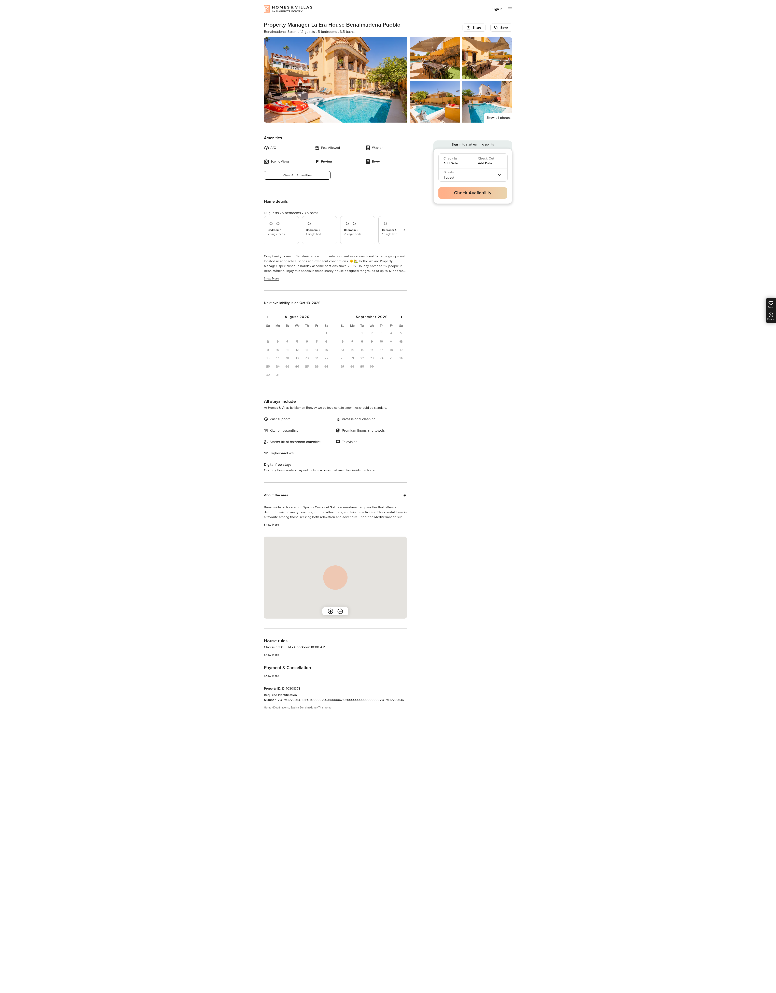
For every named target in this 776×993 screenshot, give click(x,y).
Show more (271, 278)
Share (476, 28)
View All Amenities (297, 175)
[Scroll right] (404, 229)
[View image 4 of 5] (435, 102)
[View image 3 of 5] (487, 58)
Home (267, 707)
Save (504, 28)
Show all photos (498, 118)
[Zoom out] (340, 611)
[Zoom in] (330, 611)
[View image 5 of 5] (487, 102)
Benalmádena (307, 707)
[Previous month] (267, 317)
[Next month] (401, 317)
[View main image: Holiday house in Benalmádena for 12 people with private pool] (335, 80)
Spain (294, 707)
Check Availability (472, 193)
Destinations (281, 707)
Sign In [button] (497, 9)
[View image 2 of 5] (435, 58)
